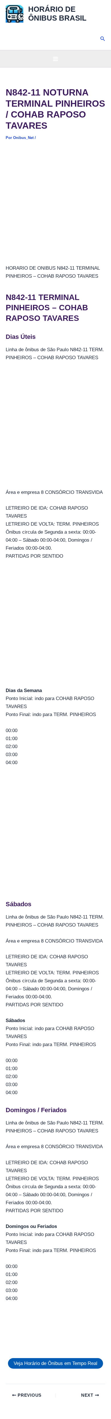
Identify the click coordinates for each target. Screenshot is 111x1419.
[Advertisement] (55, 206)
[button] (102, 39)
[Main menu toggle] (55, 58)
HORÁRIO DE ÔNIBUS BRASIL (57, 13)
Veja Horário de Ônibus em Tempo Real (55, 1363)
